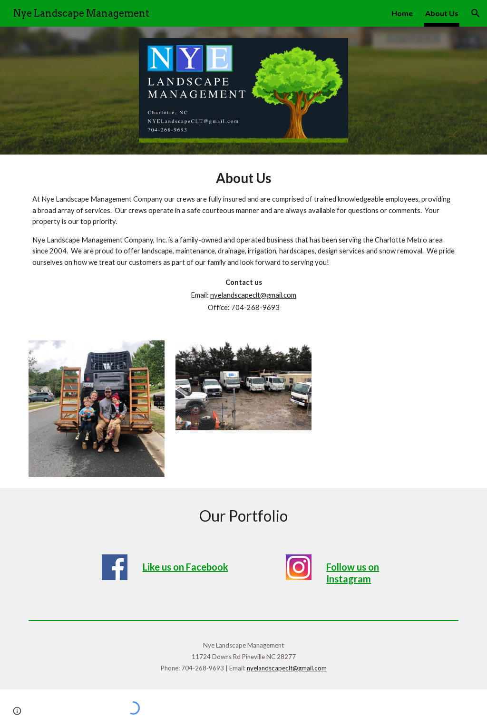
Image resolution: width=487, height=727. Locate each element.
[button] (475, 13)
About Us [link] (441, 13)
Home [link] (402, 13)
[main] (244, 242)
